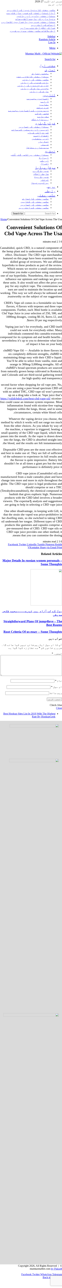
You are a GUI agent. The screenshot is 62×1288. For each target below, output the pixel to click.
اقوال (45, 163)
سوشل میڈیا (45, 167)
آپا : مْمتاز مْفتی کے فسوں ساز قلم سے (30, 13)
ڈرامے (45, 101)
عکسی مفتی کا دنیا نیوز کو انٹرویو (31, 10)
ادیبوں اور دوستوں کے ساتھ (30, 129)
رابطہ (50, 191)
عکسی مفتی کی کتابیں (34, 201)
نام (58, 680)
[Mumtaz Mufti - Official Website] (43, 53)
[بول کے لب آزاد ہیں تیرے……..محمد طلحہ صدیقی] (46, 604)
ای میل (56, 686)
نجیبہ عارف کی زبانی (34, 88)
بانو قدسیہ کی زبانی (34, 82)
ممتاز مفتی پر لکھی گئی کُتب (30, 154)
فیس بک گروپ (41, 171)
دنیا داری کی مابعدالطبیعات (35, 19)
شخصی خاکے (42, 113)
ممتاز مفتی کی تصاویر (34, 126)
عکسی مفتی (46, 195)
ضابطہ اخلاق (41, 173)
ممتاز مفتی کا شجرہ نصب (32, 76)
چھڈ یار (43, 141)
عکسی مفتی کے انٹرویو (34, 207)
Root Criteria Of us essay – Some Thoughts (32, 631)
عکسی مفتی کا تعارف (35, 198)
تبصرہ (57, 653)
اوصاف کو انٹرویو (43, 24)
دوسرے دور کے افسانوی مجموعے (28, 110)
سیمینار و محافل (37, 147)
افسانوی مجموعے (38, 98)
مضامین (44, 104)
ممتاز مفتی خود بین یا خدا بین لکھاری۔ (28, 21)
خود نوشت (43, 107)
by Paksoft (56, 1268)
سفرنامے (43, 116)
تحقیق (50, 151)
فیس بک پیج (41, 176)
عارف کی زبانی (39, 91)
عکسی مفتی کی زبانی (35, 79)
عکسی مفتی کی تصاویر (34, 204)
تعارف (50, 70)
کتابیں (48, 95)
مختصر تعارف (40, 73)
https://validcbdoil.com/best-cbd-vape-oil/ (25, 398)
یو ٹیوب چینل (40, 182)
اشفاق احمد (41, 135)
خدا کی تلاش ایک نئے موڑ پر (37, 27)
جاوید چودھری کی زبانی (33, 85)
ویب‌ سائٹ (56, 693)
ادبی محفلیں (40, 138)
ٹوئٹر (45, 179)
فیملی (45, 144)
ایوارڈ (44, 157)
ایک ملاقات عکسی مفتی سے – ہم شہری (32, 30)
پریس (51, 186)
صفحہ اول (47, 65)
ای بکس (44, 160)
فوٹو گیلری (45, 123)
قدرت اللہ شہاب (38, 132)
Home (3, 219)
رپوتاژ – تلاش (40, 119)
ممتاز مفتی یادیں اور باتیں (35, 16)
